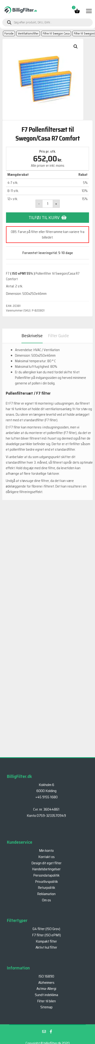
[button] (75, 46)
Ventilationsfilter (28, 33)
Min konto (46, 850)
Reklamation (46, 894)
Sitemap (46, 1007)
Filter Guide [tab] (58, 335)
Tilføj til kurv (44, 217)
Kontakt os (46, 857)
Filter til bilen (46, 1001)
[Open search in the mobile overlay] (47, 22)
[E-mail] (44, 1031)
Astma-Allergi (46, 988)
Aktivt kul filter (46, 947)
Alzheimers (46, 982)
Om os (46, 900)
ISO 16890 (46, 976)
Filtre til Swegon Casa (56, 33)
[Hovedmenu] (88, 11)
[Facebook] (51, 1031)
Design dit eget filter (46, 863)
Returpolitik (46, 887)
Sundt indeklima (46, 995)
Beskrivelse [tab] (32, 335)
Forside (9, 33)
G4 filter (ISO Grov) (46, 929)
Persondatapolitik (46, 875)
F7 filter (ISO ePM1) (46, 935)
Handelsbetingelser (46, 869)
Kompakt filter (46, 941)
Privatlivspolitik (46, 881)
